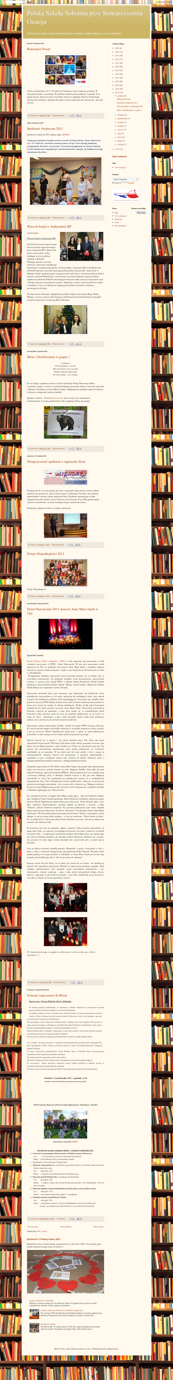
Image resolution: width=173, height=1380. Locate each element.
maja (119, 133)
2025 (117, 48)
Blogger (115, 1348)
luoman (88, 1348)
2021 (117, 63)
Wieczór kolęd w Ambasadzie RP (49, 226)
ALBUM (65, 134)
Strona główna (65, 1226)
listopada (121, 114)
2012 (117, 149)
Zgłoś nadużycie (119, 156)
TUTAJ (75, 1142)
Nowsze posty (33, 1226)
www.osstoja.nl (120, 167)
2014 (117, 89)
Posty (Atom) (42, 1231)
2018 (117, 74)
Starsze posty (98, 1226)
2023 (117, 55)
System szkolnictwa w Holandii (41, 1300)
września (121, 122)
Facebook (118, 219)
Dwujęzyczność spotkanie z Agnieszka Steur (56, 461)
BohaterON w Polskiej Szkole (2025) (44, 1239)
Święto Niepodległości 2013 (45, 553)
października (122, 118)
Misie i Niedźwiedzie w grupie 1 (48, 357)
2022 (117, 59)
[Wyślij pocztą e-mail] (70, 115)
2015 (117, 85)
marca (120, 137)
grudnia (120, 95)
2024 (117, 51)
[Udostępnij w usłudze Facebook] (77, 115)
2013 (117, 92)
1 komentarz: (61, 1219)
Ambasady (35, 233)
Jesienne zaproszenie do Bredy (47, 995)
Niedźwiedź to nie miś (53, 398)
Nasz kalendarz (120, 225)
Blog (116, 212)
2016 (117, 81)
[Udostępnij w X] (75, 115)
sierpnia (120, 126)
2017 (117, 77)
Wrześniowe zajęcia (48, 1324)
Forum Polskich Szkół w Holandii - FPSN (46, 661)
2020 (117, 66)
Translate (130, 182)
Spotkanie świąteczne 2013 (45, 128)
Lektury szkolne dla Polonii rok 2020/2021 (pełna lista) (62, 1310)
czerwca (120, 129)
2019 (117, 70)
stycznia (120, 144)
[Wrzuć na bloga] (72, 115)
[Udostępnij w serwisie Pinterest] (80, 115)
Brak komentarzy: (59, 115)
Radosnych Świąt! (39, 49)
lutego (120, 140)
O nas (117, 222)
